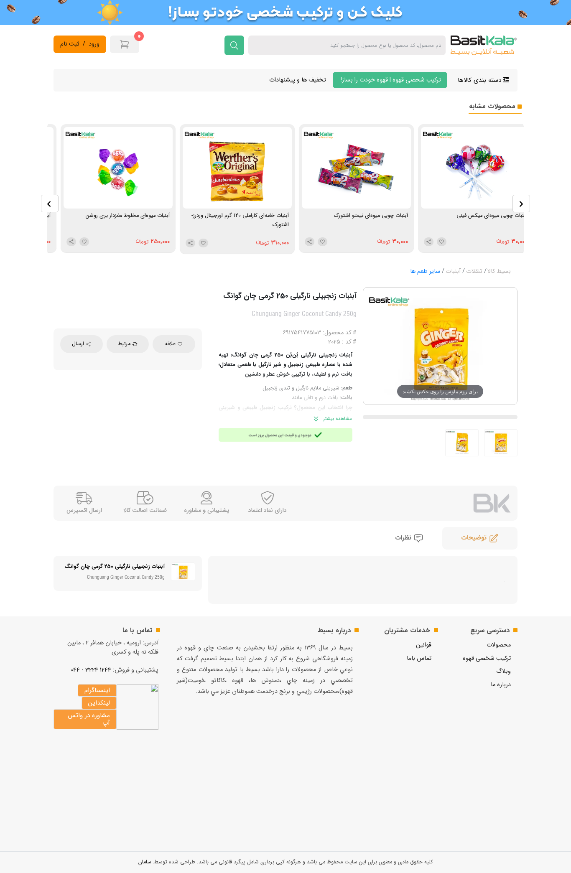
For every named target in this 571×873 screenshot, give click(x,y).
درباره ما (501, 685)
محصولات (499, 645)
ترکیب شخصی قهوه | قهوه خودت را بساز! (390, 80)
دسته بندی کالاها (480, 80)
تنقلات (474, 271)
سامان (144, 862)
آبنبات (453, 271)
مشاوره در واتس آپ (89, 719)
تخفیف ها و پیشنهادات (297, 80)
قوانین (423, 645)
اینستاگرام (97, 690)
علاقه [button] (171, 344)
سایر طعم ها (425, 271)
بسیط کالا (499, 271)
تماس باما (419, 658)
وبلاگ (503, 671)
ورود (94, 44)
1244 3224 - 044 (91, 670)
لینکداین (99, 703)
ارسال (79, 344)
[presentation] (50, 203)
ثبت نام (69, 44)
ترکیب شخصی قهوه (487, 658)
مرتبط (125, 344)
